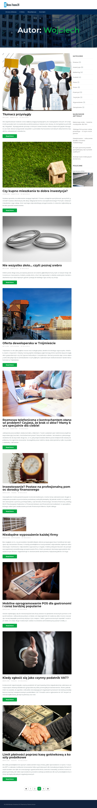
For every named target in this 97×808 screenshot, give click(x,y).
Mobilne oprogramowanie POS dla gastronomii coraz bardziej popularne (37, 605)
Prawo (75, 87)
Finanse (13, 493)
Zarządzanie (77, 107)
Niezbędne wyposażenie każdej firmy (30, 534)
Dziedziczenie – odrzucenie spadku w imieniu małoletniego (83, 140)
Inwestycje (14, 117)
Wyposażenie (14, 346)
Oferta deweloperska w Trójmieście (29, 343)
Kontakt (42, 12)
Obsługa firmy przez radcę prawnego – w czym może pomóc (82, 131)
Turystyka (76, 97)
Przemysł (76, 92)
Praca (75, 82)
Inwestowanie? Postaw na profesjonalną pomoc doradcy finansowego (36, 488)
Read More (10, 136)
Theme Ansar (31, 804)
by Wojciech (24, 117)
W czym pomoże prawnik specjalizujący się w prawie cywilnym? (82, 150)
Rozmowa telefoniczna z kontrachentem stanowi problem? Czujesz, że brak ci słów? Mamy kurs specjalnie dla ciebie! (37, 422)
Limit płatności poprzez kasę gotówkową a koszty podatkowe (37, 756)
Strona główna (10, 12)
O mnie (22, 12)
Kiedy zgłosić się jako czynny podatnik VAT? (36, 678)
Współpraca (32, 12)
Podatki (14, 681)
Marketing (14, 429)
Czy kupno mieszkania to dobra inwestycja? (35, 191)
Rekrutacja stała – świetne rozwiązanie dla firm (82, 123)
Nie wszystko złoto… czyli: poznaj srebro (32, 265)
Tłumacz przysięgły (17, 114)
